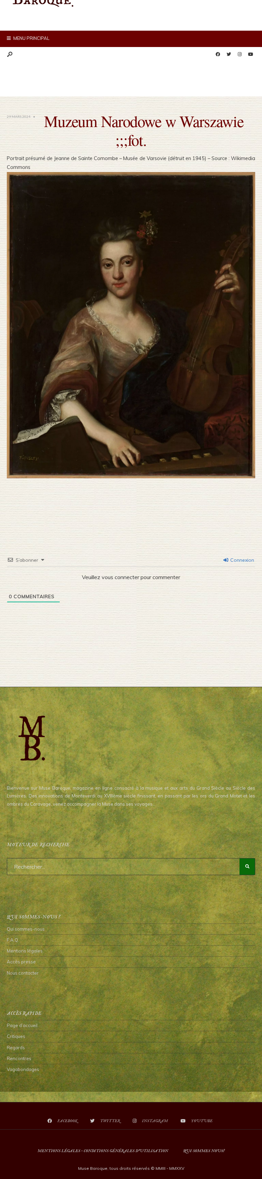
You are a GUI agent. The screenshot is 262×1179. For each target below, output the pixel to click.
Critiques (16, 1036)
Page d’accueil (22, 1025)
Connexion (241, 560)
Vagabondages (23, 1069)
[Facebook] (217, 54)
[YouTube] (250, 54)
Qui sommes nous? (203, 1150)
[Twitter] (228, 54)
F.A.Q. (13, 940)
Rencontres (19, 1058)
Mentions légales (25, 950)
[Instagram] (239, 54)
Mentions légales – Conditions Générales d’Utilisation (103, 1150)
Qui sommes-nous (26, 929)
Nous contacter (23, 973)
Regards (16, 1047)
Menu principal (30, 38)
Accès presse (21, 961)
